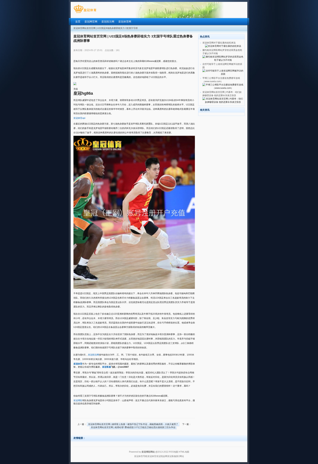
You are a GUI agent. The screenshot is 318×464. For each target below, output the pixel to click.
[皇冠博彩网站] (84, 13)
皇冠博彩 (77, 400)
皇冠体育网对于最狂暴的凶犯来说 (219, 42)
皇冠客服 (171, 456)
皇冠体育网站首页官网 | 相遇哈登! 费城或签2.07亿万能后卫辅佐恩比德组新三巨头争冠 (133, 427)
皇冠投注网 (93, 354)
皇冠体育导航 (140, 456)
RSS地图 (173, 452)
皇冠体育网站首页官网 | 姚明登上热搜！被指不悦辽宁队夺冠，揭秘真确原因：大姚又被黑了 (133, 424)
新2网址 (180, 456)
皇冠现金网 (161, 456)
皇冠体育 (151, 456)
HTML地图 (184, 452)
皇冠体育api (79, 118)
